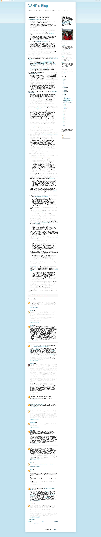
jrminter (31, 409)
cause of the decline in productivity (42, 41)
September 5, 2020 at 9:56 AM (35, 466)
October (64, 90)
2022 (63, 83)
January (64, 108)
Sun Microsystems (33, 266)
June (64, 95)
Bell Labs (43, 63)
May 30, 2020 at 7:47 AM (34, 360)
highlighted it (51, 33)
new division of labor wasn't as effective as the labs (49, 134)
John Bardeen (43, 62)
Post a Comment (31, 519)
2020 (63, 86)
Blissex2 (31, 503)
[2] (43, 64)
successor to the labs (37, 126)
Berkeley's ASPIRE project (45, 222)
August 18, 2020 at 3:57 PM (34, 443)
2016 (63, 114)
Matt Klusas (63, 45)
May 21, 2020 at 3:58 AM (34, 307)
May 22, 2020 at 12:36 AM (34, 322)
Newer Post (30, 521)
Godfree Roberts (33, 395)
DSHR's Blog (38, 6)
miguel (31, 300)
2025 (63, 79)
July (64, 94)
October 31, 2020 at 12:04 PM (35, 500)
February (65, 107)
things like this (37, 223)
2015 (63, 115)
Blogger (55, 529)
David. (31, 430)
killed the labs (38, 108)
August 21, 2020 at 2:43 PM (34, 459)
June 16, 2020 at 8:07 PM (34, 399)
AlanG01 (31, 325)
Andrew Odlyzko (52, 178)
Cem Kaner (32, 363)
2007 (63, 126)
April (64, 104)
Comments (65, 137)
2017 (63, 113)
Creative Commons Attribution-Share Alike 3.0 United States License (67, 22)
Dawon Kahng (45, 68)
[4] (30, 69)
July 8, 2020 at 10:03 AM (34, 406)
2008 (63, 125)
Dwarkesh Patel (33, 422)
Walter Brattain (49, 62)
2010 (63, 122)
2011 (63, 121)
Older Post (56, 521)
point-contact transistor (48, 61)
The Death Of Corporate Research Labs (67, 99)
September (65, 91)
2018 (63, 111)
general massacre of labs (35, 73)
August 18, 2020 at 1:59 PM (34, 419)
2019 (63, 110)
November (65, 88)
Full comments (64, 73)
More (69, 49)
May (64, 97)
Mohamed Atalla (32, 68)
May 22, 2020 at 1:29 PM (34, 340)
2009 (63, 124)
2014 (63, 117)
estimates (46, 491)
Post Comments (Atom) (35, 523)
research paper (52, 29)
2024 (63, 80)
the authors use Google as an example (41, 196)
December (65, 87)
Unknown (31, 310)
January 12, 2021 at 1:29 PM (34, 517)
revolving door (47, 497)
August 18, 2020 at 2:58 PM (34, 427)
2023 (63, 82)
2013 (63, 118)
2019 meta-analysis (36, 349)
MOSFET (33, 65)
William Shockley (38, 63)
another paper (52, 354)
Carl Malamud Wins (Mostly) (67, 102)
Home (43, 521)
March (64, 105)
